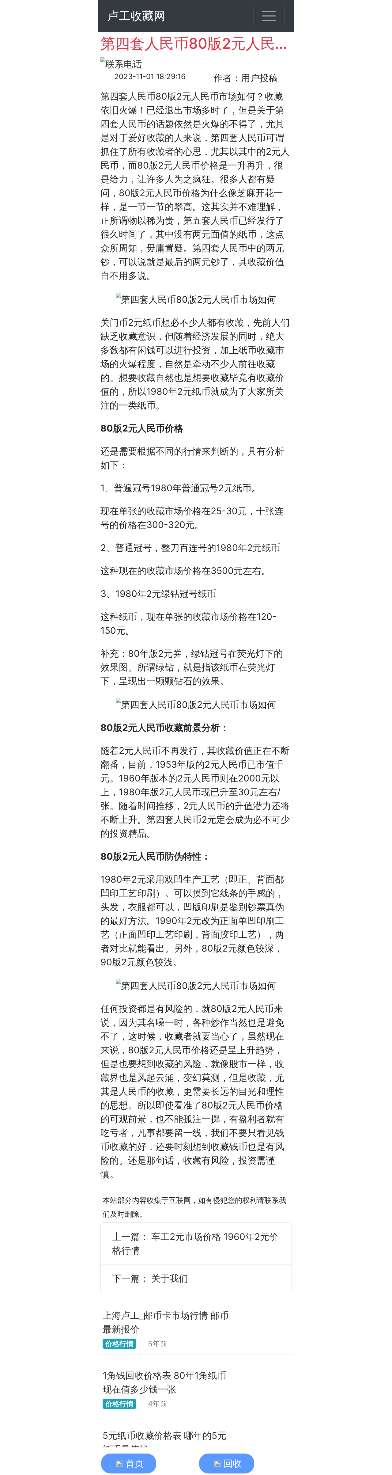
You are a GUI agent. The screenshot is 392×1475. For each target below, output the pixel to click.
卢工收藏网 (136, 16)
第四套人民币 (128, 96)
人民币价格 (196, 165)
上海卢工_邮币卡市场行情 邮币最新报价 (166, 1322)
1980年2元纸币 (248, 547)
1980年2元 (169, 391)
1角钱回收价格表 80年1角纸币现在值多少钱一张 (164, 1382)
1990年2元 (178, 920)
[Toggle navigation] (269, 16)
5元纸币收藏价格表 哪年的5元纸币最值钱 (164, 1442)
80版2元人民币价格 (159, 192)
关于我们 (169, 1278)
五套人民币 (215, 220)
